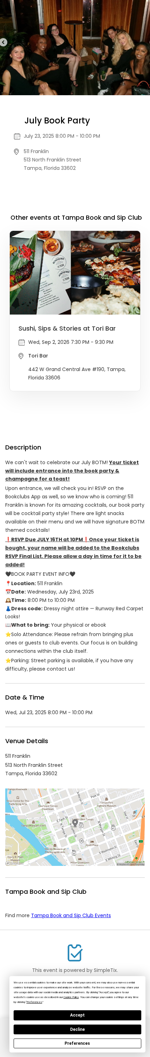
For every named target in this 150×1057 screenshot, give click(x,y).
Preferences (77, 1043)
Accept (77, 1015)
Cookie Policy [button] (71, 997)
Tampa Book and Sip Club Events (71, 915)
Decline (77, 1029)
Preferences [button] (34, 1002)
